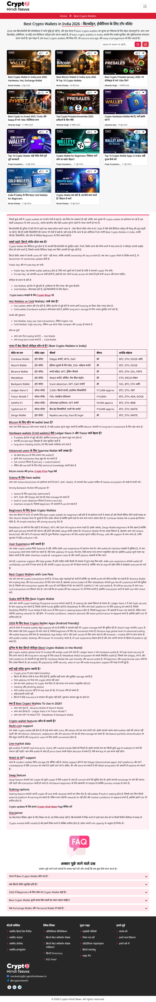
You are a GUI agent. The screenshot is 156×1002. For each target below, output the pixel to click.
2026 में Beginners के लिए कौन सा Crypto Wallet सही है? (38, 892)
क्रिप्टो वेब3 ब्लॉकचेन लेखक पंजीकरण (58, 945)
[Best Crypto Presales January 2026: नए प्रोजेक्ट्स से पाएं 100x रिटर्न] (125, 62)
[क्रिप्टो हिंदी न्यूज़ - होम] (18, 6)
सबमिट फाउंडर (16, 937)
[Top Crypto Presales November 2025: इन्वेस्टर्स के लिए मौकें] (77, 101)
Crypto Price (40, 471)
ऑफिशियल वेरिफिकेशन (56, 931)
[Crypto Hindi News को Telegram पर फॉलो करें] (19, 987)
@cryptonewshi (19, 980)
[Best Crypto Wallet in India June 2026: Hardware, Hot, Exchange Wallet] (29, 62)
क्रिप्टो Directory (54, 953)
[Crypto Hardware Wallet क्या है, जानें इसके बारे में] (125, 101)
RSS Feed (51, 959)
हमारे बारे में (124, 943)
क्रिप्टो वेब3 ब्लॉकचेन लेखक (58, 937)
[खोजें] (138, 44)
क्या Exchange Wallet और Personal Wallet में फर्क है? (36, 908)
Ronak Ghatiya (14, 85)
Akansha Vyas (110, 125)
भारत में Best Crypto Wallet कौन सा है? (28, 876)
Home (63, 16)
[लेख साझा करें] (47, 53)
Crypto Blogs (44, 295)
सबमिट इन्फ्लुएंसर (17, 949)
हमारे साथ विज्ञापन (127, 937)
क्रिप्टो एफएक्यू (89, 949)
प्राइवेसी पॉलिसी (90, 931)
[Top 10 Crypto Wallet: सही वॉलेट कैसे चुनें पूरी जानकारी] (29, 141)
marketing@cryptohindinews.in (28, 976)
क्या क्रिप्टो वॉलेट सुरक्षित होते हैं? (23, 884)
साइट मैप (87, 955)
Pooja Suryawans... (16, 164)
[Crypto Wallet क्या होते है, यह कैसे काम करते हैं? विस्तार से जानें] (77, 180)
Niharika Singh (111, 85)
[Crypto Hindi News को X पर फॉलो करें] (9, 987)
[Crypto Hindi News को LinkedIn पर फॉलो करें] (14, 987)
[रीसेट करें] (145, 44)
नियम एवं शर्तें (88, 937)
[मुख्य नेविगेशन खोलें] (145, 6)
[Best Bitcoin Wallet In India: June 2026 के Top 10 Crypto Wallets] (77, 62)
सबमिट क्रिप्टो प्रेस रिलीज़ (20, 931)
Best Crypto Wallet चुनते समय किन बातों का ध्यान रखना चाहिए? (39, 900)
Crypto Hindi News (47, 806)
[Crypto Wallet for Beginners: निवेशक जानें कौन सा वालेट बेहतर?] (77, 141)
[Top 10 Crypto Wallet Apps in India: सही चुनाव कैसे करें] (125, 141)
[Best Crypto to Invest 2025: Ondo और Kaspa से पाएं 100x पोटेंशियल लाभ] (29, 101)
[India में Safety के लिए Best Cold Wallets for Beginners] (29, 180)
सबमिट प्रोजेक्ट (16, 943)
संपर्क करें (123, 931)
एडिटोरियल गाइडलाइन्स (93, 943)
